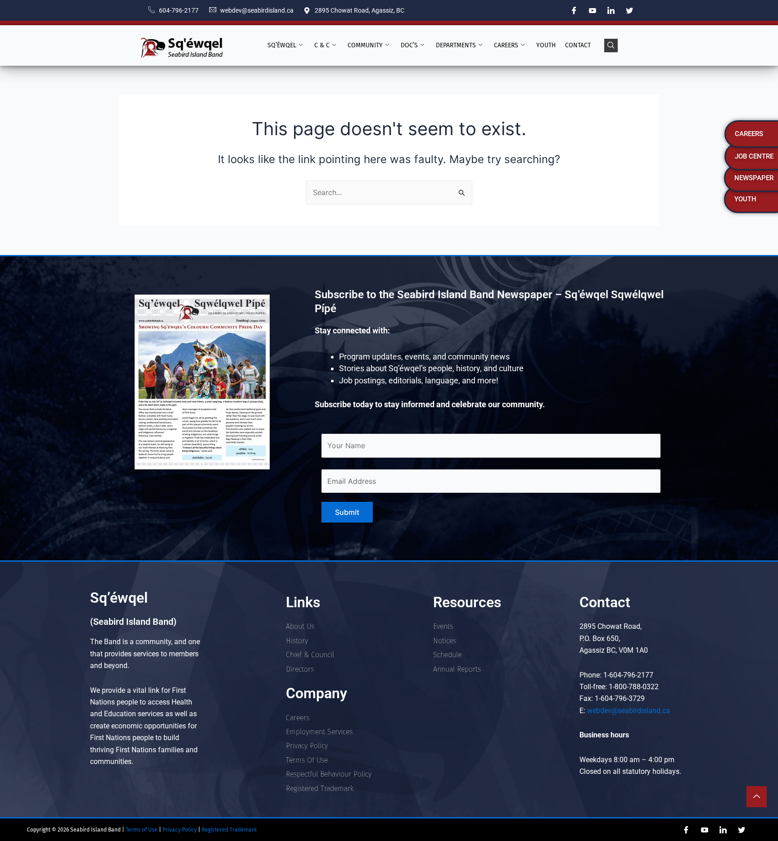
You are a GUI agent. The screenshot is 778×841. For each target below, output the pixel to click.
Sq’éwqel (281, 45)
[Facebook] (574, 10)
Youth (546, 45)
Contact (578, 45)
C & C (322, 45)
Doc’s (409, 45)
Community (365, 45)
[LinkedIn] (611, 10)
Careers (506, 45)
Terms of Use (141, 830)
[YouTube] (592, 10)
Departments (456, 45)
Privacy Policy (180, 830)
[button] (611, 45)
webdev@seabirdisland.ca (628, 710)
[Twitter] (629, 10)
